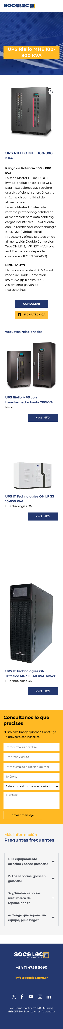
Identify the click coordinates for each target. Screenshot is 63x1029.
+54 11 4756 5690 (31, 967)
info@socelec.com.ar (31, 977)
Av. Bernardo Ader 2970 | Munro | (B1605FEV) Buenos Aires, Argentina (31, 1009)
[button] (51, 91)
